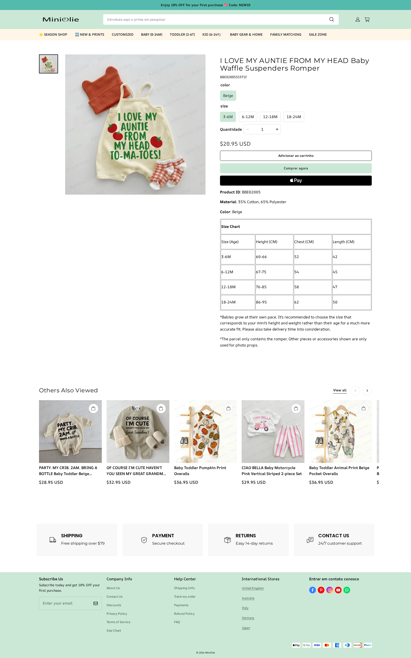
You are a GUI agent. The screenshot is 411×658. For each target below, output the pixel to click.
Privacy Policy (117, 613)
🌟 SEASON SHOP (53, 34)
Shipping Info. (184, 588)
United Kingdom (253, 588)
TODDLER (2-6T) (182, 34)
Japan (246, 628)
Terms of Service (118, 622)
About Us (113, 588)
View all (340, 390)
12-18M (270, 116)
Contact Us (114, 596)
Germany (248, 618)
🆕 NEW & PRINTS (89, 34)
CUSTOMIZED (122, 34)
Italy (245, 608)
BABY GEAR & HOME (246, 34)
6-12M (248, 116)
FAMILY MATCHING (285, 34)
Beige (228, 95)
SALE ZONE (318, 34)
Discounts (114, 605)
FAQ (177, 622)
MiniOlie (210, 652)
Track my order (185, 596)
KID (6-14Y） (212, 34)
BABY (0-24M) (151, 34)
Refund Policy (184, 613)
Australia (248, 598)
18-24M (294, 116)
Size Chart (114, 630)
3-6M (228, 116)
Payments (181, 605)
